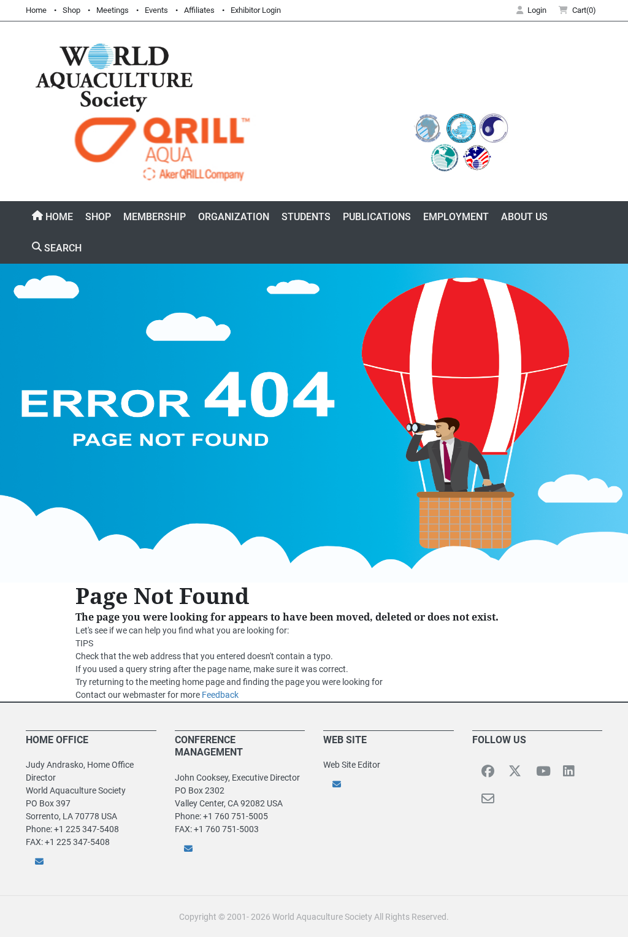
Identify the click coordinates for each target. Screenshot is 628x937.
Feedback (220, 695)
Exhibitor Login (256, 10)
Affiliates (199, 10)
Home (36, 10)
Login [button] (536, 10)
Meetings (112, 10)
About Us (524, 217)
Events (156, 10)
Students (306, 217)
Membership (154, 217)
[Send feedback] (91, 861)
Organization (233, 217)
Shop (71, 10)
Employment (456, 217)
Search (62, 248)
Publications (377, 217)
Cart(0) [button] (584, 10)
